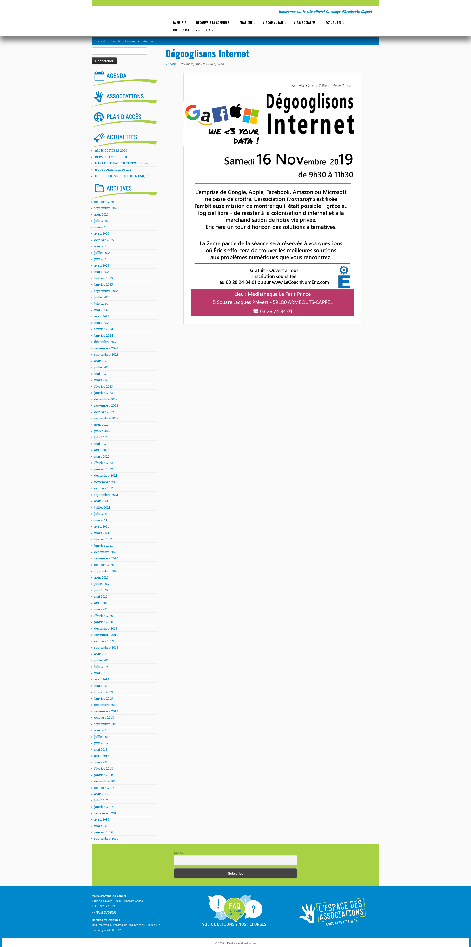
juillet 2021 (102, 507)
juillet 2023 (102, 367)
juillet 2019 (102, 660)
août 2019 (101, 654)
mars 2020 (101, 609)
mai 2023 (100, 374)
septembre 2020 (106, 571)
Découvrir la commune (213, 22)
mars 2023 (101, 380)
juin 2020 (101, 590)
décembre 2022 (105, 399)
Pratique (246, 22)
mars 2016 (101, 826)
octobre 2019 (104, 641)
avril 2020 (101, 603)
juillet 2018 (102, 737)
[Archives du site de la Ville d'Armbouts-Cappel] (124, 190)
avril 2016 (101, 819)
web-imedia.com (246, 943)
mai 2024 (100, 310)
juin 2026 (101, 221)
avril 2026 (101, 233)
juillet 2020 (102, 584)
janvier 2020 (103, 622)
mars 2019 (101, 686)
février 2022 (103, 463)
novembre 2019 (106, 635)
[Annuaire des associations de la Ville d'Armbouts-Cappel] (333, 911)
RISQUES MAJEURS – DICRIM (192, 30)
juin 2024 (101, 303)
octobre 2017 (104, 787)
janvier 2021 (103, 545)
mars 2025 (101, 272)
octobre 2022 (104, 412)
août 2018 (101, 730)
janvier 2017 (103, 807)
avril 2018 (101, 756)
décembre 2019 (105, 628)
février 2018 (103, 768)
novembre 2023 (106, 348)
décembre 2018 (105, 705)
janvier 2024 (103, 335)
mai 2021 (100, 520)
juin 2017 (101, 800)
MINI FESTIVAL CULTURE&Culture (121, 163)
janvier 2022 (103, 469)
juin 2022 (101, 437)
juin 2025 (101, 259)
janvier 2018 (103, 775)
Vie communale (273, 22)
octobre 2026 (104, 202)
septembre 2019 (106, 647)
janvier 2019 (103, 698)
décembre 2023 (105, 342)
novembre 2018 (106, 711)
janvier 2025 (103, 284)
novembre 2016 (106, 813)
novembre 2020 (106, 558)
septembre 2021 (106, 495)
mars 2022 (101, 456)
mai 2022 (100, 444)
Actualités (334, 22)
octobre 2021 (104, 488)
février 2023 (103, 386)
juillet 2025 (102, 253)
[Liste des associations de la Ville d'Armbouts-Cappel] (124, 98)
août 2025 (101, 246)
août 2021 (101, 501)
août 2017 (101, 794)
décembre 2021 (105, 475)
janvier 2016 (103, 832)
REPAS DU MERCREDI (111, 157)
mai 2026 (100, 227)
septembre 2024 (106, 291)
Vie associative (305, 22)
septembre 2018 (106, 724)
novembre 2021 (106, 482)
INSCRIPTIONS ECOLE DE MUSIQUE (122, 176)
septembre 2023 (106, 354)
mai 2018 (100, 749)
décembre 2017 (105, 781)
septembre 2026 (106, 208)
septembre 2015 (106, 838)
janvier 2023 (103, 393)
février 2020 (103, 616)
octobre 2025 (104, 240)
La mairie (179, 22)
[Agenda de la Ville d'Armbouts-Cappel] (124, 77)
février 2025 (103, 278)
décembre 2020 (105, 552)
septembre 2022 (106, 418)
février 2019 (103, 692)
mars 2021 (101, 533)
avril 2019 (101, 679)
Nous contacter (106, 912)
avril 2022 (101, 450)
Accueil (99, 41)
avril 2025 (101, 265)
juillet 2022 (102, 431)
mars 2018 (101, 762)
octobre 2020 (104, 565)
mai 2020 (100, 596)
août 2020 (101, 577)
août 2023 (101, 361)
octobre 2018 (104, 717)
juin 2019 (101, 666)
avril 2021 (101, 526)
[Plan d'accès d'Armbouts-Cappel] (124, 118)
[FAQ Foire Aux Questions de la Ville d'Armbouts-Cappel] (235, 911)
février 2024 (103, 329)
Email (179, 852)
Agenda (115, 41)
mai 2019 (100, 673)
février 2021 (103, 539)
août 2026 (101, 214)
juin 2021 (101, 514)
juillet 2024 (102, 297)
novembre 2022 (106, 405)
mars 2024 (101, 323)
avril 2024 (101, 316)
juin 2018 (101, 743)
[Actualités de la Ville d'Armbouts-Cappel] (124, 139)
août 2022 (101, 424)
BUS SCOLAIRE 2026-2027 (114, 169)
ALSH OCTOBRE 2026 (111, 150)
